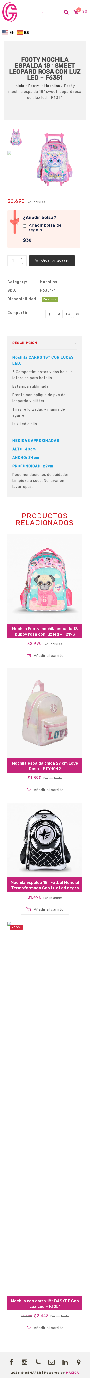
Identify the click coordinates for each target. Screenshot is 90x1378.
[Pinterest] (77, 314)
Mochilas (52, 86)
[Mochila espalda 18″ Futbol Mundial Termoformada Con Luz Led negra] (45, 840)
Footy (34, 86)
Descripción (24, 342)
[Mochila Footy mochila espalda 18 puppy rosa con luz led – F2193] (45, 579)
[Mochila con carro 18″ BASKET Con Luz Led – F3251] (45, 1109)
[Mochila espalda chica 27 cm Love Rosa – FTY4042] (45, 713)
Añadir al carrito (55, 261)
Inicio (19, 86)
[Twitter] (59, 314)
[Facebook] (50, 314)
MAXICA (72, 1372)
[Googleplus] (68, 314)
